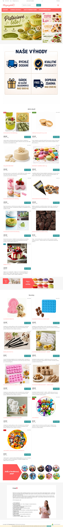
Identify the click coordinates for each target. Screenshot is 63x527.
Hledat (38, 5)
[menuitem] (5, 10)
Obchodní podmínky (30, 1)
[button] (4, 26)
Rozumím (48, 526)
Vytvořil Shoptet (57, 524)
